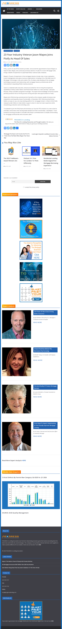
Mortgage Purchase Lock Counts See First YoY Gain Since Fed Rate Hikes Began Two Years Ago (17, 136)
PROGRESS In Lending (16, 62)
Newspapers (10, 12)
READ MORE (37, 322)
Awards (30, 9)
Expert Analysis (20, 9)
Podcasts (25, 12)
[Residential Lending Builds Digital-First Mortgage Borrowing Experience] (51, 147)
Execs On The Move (8, 50)
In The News (10, 9)
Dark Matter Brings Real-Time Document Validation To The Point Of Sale (20, 567)
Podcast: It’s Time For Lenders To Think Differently (31, 160)
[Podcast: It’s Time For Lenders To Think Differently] (31, 147)
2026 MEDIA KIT (34, 12)
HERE (24, 460)
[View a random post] (58, 11)
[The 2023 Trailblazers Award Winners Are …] (11, 147)
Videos (18, 12)
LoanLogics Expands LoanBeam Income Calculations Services (45, 135)
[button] (33, 9)
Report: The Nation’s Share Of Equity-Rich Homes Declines (17, 561)
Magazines (39, 9)
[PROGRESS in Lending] (4, 11)
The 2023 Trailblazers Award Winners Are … (11, 160)
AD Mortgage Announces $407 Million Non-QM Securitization (18, 564)
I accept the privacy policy (31, 187)
